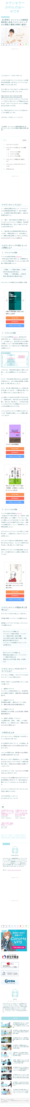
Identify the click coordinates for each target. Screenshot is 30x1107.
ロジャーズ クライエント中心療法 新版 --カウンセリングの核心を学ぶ (14, 585)
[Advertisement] (15, 61)
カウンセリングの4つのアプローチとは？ (16, 165)
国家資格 (4, 837)
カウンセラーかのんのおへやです (15, 7)
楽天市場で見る (15, 321)
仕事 (24, 835)
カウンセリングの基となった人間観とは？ (16, 148)
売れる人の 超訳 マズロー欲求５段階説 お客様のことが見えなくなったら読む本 (15, 488)
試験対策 (23, 837)
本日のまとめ (10, 169)
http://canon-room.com (14, 870)
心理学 (9, 837)
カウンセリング (5, 835)
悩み (14, 837)
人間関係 (19, 835)
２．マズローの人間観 (13, 154)
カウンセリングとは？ (12, 144)
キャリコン (13, 835)
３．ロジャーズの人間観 (14, 156)
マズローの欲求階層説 (12, 444)
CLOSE (24, 140)
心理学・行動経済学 (10, 1099)
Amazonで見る (15, 317)
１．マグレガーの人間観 (14, 151)
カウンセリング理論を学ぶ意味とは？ (15, 160)
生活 (19, 837)
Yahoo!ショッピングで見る (15, 325)
